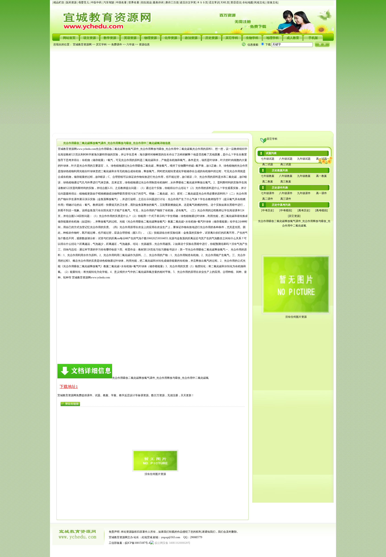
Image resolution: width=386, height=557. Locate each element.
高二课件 (267, 198)
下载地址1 (69, 386)
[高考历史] (304, 210)
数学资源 (110, 38)
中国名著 (121, 2)
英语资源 (130, 38)
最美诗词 (158, 2)
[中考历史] (267, 210)
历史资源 (211, 38)
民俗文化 (259, 2)
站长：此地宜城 (143, 537)
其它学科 (232, 38)
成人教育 (293, 38)
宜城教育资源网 (82, 44)
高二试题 (267, 164)
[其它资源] (294, 216)
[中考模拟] (285, 210)
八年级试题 (285, 158)
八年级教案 (285, 176)
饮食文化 (272, 2)
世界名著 (134, 2)
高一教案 (321, 176)
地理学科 (272, 38)
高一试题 (321, 158)
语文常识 (214, 2)
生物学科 (252, 38)
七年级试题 (267, 158)
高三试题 (285, 164)
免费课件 (116, 44)
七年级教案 (267, 176)
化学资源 (171, 38)
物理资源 (150, 38)
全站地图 (247, 2)
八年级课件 (285, 193)
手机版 (313, 38)
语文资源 (89, 38)
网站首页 (69, 38)
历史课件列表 (280, 187)
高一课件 (321, 193)
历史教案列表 (280, 170)
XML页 (225, 2)
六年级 (130, 44)
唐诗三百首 (172, 2)
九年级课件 (303, 193)
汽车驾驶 (109, 2)
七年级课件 (267, 193)
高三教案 (285, 181)
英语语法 (236, 2)
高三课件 (285, 198)
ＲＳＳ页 (202, 2)
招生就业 (146, 2)
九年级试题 (303, 158)
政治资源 (191, 38)
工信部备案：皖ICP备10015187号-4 (129, 542)
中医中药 (96, 2)
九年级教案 (303, 176)
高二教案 (267, 181)
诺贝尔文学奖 (188, 2)
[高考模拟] (321, 210)
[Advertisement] (186, 88)
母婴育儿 (84, 2)
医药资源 (71, 2)
